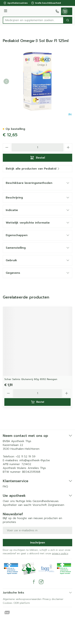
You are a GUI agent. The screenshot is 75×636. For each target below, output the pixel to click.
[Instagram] (41, 581)
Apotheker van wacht (17, 505)
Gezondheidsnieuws (46, 501)
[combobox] (33, 20)
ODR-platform (21, 603)
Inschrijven (37, 543)
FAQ (5, 486)
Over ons (9, 501)
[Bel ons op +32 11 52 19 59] (57, 11)
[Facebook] (33, 581)
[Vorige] (6, 81)
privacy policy (60, 553)
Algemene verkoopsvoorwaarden (22, 599)
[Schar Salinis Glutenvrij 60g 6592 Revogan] (37, 341)
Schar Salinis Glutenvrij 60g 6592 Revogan (30, 379)
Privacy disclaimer (53, 599)
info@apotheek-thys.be (35, 460)
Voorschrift (39, 505)
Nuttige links (24, 501)
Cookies (7, 603)
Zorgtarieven (56, 505)
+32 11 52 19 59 (25, 456)
